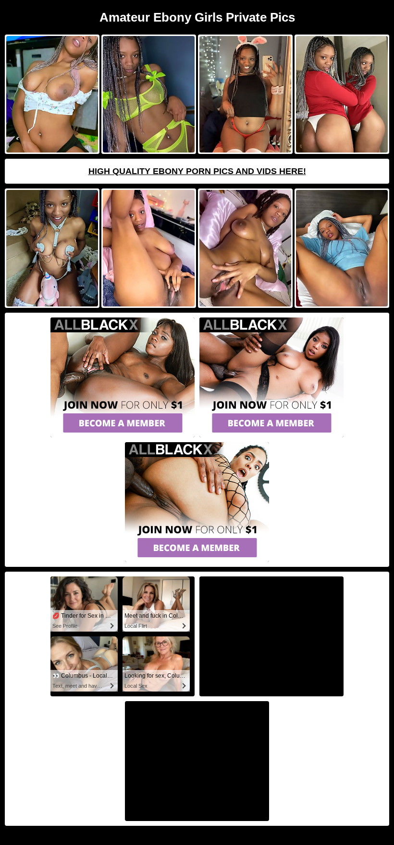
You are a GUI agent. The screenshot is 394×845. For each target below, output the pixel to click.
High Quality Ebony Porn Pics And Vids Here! (197, 171)
